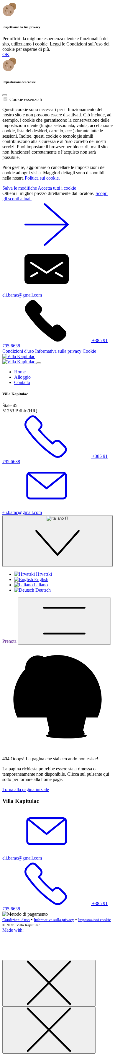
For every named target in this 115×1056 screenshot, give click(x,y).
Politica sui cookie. (42, 177)
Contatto (22, 382)
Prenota (10, 641)
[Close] (4, 95)
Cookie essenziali (25, 99)
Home (20, 371)
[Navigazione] (64, 621)
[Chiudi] (49, 983)
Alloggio (22, 377)
